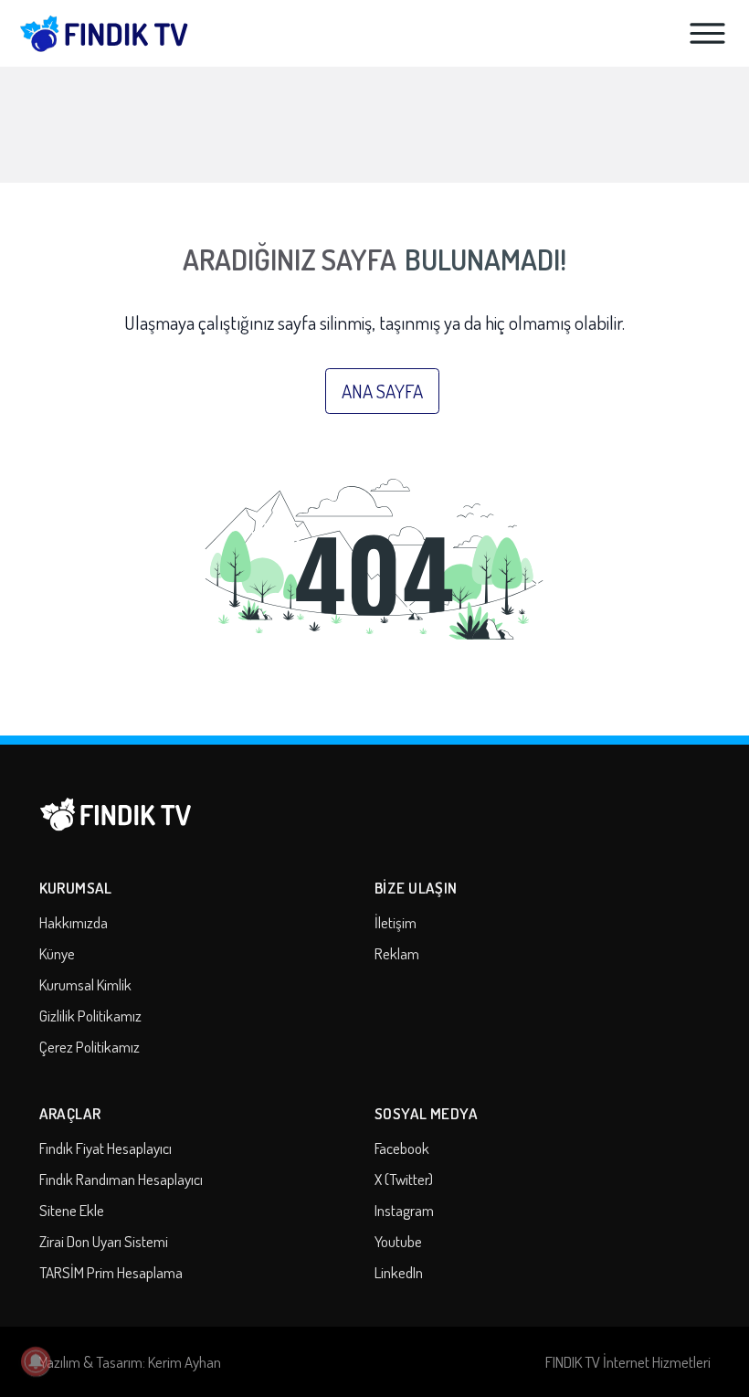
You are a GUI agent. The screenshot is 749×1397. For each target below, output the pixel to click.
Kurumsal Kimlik (85, 984)
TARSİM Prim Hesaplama (111, 1272)
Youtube (398, 1241)
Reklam (396, 953)
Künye (57, 953)
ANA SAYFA (382, 390)
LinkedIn (398, 1272)
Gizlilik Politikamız (90, 1015)
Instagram (404, 1210)
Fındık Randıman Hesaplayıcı (121, 1179)
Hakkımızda (73, 922)
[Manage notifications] (35, 1361)
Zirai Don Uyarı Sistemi (103, 1241)
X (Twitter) (403, 1179)
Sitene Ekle (71, 1210)
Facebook (401, 1148)
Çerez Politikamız (89, 1046)
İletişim (395, 922)
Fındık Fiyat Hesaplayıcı (105, 1148)
